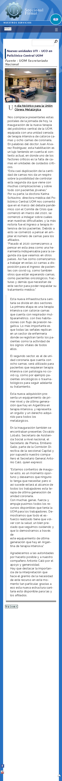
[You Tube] (2, 771)
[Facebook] (2, 765)
